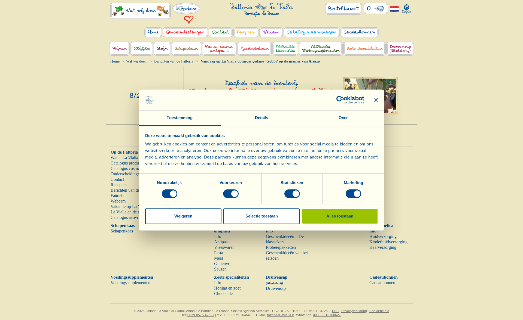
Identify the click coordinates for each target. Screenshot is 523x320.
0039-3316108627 (327, 315)
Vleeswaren (224, 247)
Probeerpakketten (281, 247)
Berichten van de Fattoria (173, 61)
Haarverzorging (382, 247)
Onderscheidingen (126, 174)
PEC (335, 311)
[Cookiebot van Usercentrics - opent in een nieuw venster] (340, 100)
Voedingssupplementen (132, 277)
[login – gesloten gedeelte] (406, 7)
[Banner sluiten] (376, 100)
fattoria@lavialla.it (280, 315)
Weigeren (183, 216)
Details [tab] (261, 118)
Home (115, 61)
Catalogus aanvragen (129, 217)
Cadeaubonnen (383, 277)
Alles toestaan (339, 216)
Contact (117, 179)
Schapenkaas (123, 225)
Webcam (118, 201)
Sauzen (220, 269)
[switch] (231, 193)
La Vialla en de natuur (130, 212)
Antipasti (222, 242)
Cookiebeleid (379, 311)
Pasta (218, 252)
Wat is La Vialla (124, 157)
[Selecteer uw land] (394, 8)
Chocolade (223, 293)
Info (217, 236)
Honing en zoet (227, 288)
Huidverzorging (383, 236)
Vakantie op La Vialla (129, 206)
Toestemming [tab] (180, 118)
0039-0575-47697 (200, 315)
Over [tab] (343, 118)
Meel (218, 258)
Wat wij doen (136, 61)
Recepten (119, 184)
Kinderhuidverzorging (388, 242)
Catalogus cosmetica (128, 168)
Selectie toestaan (261, 216)
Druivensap (276, 288)
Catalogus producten (128, 163)
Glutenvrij (223, 263)
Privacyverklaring (354, 311)
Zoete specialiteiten (231, 277)
